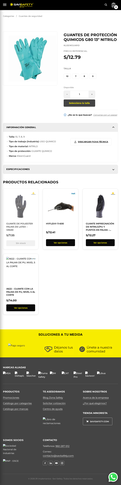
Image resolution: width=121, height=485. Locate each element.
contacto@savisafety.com (58, 455)
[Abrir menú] (4, 4)
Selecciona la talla (79, 103)
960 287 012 (62, 446)
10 (67, 76)
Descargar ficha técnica (93, 142)
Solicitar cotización (54, 403)
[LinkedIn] (51, 463)
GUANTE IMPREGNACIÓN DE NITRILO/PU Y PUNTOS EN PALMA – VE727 (100, 228)
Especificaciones (18, 169)
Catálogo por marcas (15, 408)
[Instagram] (62, 463)
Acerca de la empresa (96, 397)
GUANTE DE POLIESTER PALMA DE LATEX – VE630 (19, 226)
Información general (21, 127)
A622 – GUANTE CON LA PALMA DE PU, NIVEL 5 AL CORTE (20, 291)
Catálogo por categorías (17, 403)
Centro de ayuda (53, 408)
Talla (67, 68)
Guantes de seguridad (30, 16)
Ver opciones (60, 242)
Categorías (8, 16)
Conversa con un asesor (105, 115)
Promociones (11, 397)
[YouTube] (56, 463)
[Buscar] (106, 5)
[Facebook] (45, 463)
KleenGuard (72, 45)
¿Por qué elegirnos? (95, 403)
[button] (53, 35)
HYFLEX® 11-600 (55, 223)
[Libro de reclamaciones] (53, 424)
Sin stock (21, 243)
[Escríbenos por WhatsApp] (113, 477)
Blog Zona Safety (53, 397)
